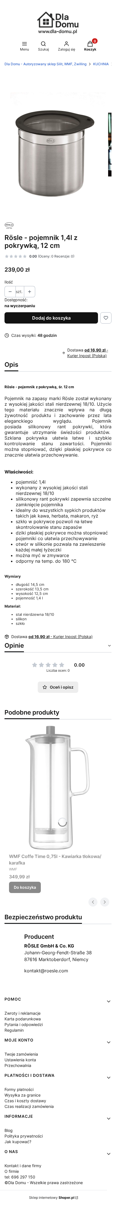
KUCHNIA (101, 64)
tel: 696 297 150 (20, 1177)
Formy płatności (19, 1089)
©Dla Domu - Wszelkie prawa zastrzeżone (44, 1182)
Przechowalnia (18, 1065)
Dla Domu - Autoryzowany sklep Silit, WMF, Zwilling (45, 64)
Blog (9, 1130)
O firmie (12, 1171)
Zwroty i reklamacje (23, 1013)
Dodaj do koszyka (51, 318)
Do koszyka (25, 887)
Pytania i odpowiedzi (24, 1024)
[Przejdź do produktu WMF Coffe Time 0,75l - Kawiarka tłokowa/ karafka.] (58, 787)
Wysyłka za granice (23, 1095)
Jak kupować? (18, 1141)
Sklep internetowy (51, 1197)
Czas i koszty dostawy (25, 1100)
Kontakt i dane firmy (23, 1165)
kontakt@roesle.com (46, 970)
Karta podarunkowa (23, 1018)
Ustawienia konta (20, 1059)
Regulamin (14, 1030)
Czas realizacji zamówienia (29, 1106)
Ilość (9, 282)
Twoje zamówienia (21, 1054)
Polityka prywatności (24, 1136)
